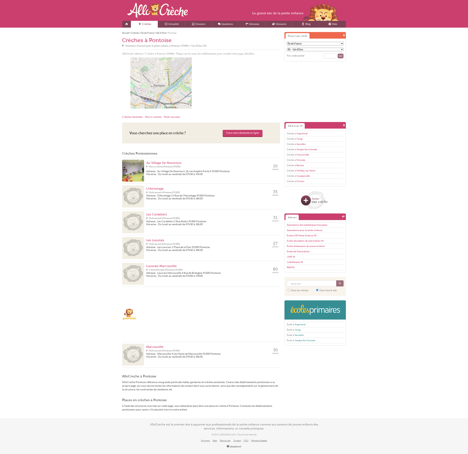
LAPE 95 (291, 257)
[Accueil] (126, 24)
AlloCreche (158, 10)
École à (296, 324)
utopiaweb (234, 447)
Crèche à (297, 133)
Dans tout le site (328, 290)
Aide (215, 440)
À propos (205, 440)
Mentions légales (259, 440)
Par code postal (295, 55)
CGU (246, 440)
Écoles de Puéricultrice (298, 251)
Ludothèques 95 (295, 262)
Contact (237, 440)
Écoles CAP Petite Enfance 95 (302, 235)
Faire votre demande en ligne (242, 133)
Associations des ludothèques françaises (307, 225)
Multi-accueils (172, 117)
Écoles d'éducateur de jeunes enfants (306, 246)
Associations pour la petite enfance (304, 230)
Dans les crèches (299, 290)
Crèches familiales (132, 117)
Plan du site (225, 440)
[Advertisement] (241, 83)
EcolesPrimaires (315, 310)
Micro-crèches (153, 117)
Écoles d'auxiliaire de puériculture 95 (305, 241)
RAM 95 (291, 267)
